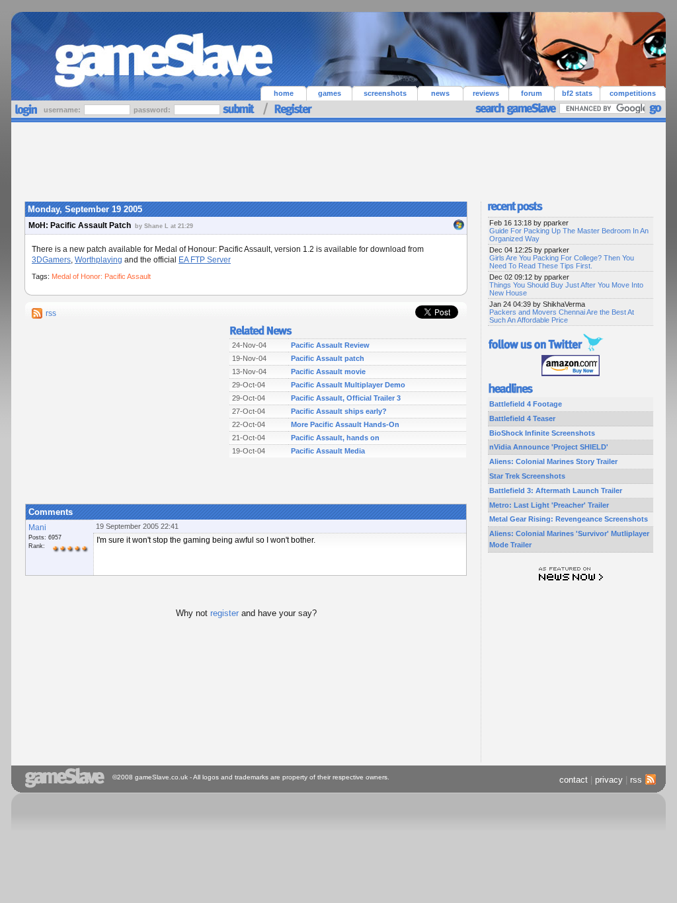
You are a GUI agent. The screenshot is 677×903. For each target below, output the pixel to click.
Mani (37, 527)
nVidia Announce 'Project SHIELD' (548, 447)
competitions (633, 93)
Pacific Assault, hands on (335, 438)
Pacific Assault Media (328, 451)
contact (573, 780)
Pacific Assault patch (327, 358)
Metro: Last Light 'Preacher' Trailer (549, 505)
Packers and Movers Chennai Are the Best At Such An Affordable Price (561, 316)
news (440, 93)
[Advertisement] (338, 158)
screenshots (385, 93)
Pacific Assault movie (328, 371)
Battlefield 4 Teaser (522, 418)
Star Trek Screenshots (527, 476)
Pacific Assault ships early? (339, 411)
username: (63, 110)
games (329, 93)
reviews (486, 93)
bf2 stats (577, 93)
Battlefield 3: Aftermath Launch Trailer (555, 490)
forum (531, 93)
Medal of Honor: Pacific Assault (101, 276)
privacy (609, 780)
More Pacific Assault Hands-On (345, 424)
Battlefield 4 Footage (525, 404)
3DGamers (51, 259)
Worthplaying (98, 259)
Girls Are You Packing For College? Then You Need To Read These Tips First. (561, 262)
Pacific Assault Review (330, 345)
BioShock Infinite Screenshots (542, 433)
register (224, 613)
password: (153, 110)
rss (51, 313)
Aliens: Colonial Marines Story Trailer (553, 461)
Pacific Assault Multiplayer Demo (348, 385)
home (284, 93)
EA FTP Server (205, 259)
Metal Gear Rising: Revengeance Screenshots (568, 519)
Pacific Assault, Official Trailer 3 (346, 398)
